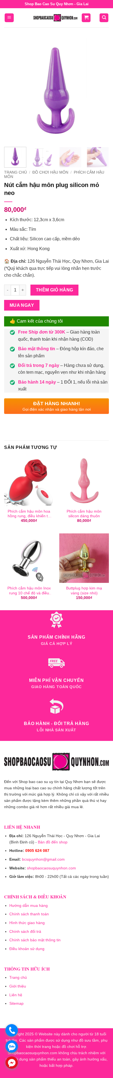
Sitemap (16, 1003)
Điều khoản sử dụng (26, 948)
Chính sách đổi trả (25, 931)
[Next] (100, 90)
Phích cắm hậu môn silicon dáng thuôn (84, 513)
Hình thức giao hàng (27, 923)
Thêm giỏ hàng (54, 290)
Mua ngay (22, 305)
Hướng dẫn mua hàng (28, 905)
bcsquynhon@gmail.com (43, 859)
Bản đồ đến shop (52, 842)
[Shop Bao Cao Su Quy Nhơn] (55, 18)
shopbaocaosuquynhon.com (51, 868)
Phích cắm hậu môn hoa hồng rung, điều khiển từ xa (29, 514)
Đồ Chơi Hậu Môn (50, 172)
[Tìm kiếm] (104, 17)
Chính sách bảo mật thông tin (35, 940)
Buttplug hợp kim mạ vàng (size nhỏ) (84, 590)
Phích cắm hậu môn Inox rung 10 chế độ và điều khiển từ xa (29, 590)
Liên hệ (15, 995)
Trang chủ (15, 172)
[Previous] (13, 90)
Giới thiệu (17, 986)
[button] (9, 17)
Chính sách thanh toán (29, 914)
